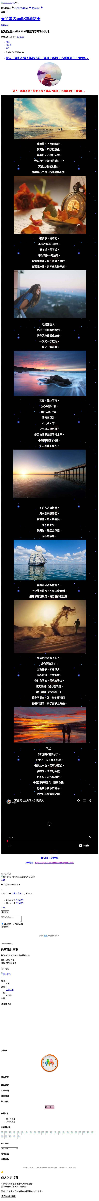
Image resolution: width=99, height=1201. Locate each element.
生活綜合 (21, 37)
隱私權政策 (63, 1167)
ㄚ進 (3, 880)
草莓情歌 (54, 858)
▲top (3, 907)
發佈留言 (5, 927)
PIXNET (31, 1167)
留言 (20, 893)
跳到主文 (5, 25)
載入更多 (5, 912)
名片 (8, 48)
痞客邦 (14, 893)
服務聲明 (72, 1167)
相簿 (8, 42)
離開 (13, 1196)
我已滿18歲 (6, 1196)
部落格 (9, 45)
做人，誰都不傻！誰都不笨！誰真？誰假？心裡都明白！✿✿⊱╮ (47, 58)
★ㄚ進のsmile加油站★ (20, 19)
